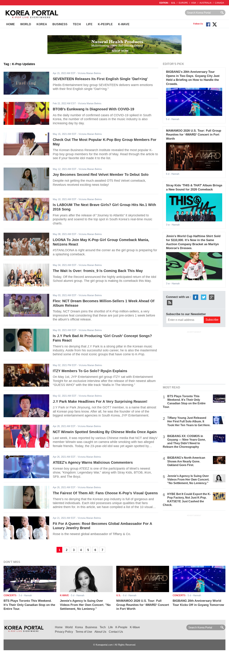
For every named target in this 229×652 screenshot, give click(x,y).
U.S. (173, 3)
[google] (211, 297)
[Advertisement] (194, 357)
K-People (105, 24)
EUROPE (183, 3)
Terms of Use (83, 631)
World (25, 24)
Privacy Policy (64, 631)
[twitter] (203, 297)
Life (89, 24)
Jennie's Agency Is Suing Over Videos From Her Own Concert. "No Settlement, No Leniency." (188, 479)
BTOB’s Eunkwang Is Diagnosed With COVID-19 (93, 109)
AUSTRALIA (205, 3)
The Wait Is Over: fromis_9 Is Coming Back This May (98, 271)
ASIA (193, 3)
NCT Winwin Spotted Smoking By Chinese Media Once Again (105, 432)
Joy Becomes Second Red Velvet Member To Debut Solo (100, 175)
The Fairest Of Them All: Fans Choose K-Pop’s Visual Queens (105, 493)
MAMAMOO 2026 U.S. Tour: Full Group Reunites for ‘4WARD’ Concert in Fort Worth (193, 134)
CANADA (219, 3)
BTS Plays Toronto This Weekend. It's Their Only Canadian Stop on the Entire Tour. (29, 605)
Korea (41, 24)
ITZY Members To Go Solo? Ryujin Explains (90, 371)
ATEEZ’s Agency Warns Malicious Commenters (93, 462)
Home (10, 24)
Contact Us (116, 631)
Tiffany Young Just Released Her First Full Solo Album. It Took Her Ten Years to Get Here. (188, 421)
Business (59, 24)
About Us (100, 631)
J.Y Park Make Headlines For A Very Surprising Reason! (100, 401)
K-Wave (124, 24)
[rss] (169, 302)
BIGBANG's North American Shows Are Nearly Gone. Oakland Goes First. (186, 461)
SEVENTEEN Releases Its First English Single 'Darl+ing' (100, 79)
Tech (77, 24)
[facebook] (195, 297)
